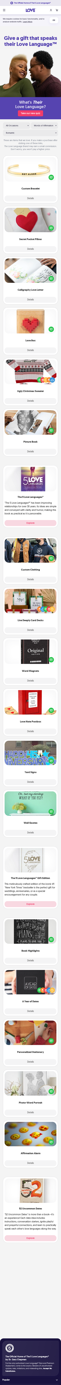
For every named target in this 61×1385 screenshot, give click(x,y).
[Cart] (57, 10)
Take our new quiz (30, 113)
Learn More (27, 21)
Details (30, 198)
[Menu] (4, 10)
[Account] (51, 10)
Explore (30, 523)
